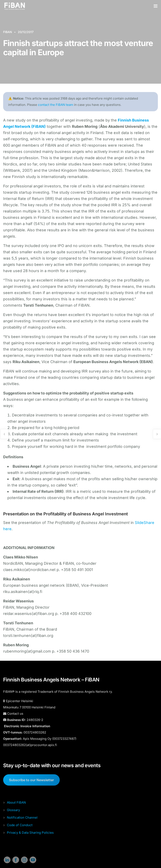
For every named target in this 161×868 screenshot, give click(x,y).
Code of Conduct (19, 825)
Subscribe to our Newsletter (31, 780)
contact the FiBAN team (55, 105)
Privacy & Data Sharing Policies (30, 833)
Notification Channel (22, 817)
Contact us (15, 714)
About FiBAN (16, 802)
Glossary (13, 810)
